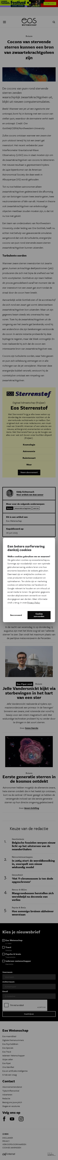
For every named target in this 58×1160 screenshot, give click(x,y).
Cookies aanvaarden (39, 615)
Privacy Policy (33, 602)
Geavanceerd (16, 615)
